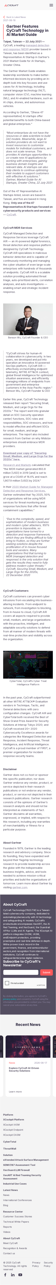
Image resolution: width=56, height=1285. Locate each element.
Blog (5, 1205)
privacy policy (10, 999)
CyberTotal (9, 1141)
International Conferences (17, 1200)
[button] (51, 5)
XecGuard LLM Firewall (16, 1170)
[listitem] (27, 1066)
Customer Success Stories (17, 1216)
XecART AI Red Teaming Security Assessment (22, 1177)
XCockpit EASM (11, 1134)
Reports (7, 1226)
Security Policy (48, 1264)
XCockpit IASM (11, 1124)
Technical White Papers (16, 1221)
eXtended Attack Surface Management (26, 1159)
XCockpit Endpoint (13, 1129)
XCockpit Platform (13, 1119)
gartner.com (19, 887)
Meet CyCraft (10, 1243)
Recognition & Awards (15, 1248)
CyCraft (11, 214)
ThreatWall (9, 1148)
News (6, 1195)
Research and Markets (17, 464)
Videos (6, 1232)
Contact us (9, 1253)
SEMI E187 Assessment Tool (19, 1165)
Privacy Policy (36, 1264)
